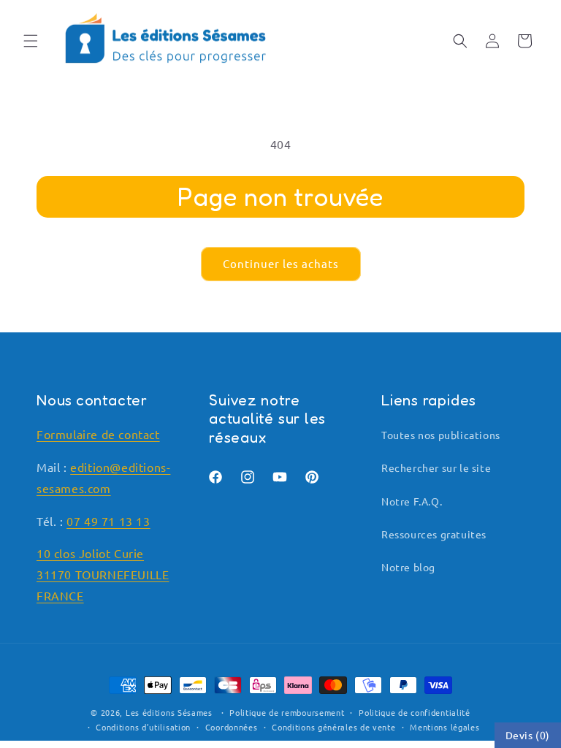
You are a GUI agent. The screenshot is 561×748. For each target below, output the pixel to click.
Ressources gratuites (433, 534)
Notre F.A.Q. (411, 501)
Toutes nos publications (440, 434)
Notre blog (408, 566)
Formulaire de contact (98, 434)
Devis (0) (527, 734)
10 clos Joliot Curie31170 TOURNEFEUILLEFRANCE (103, 574)
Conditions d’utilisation (143, 727)
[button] (31, 41)
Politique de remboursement (286, 712)
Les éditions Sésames (169, 712)
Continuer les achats (281, 263)
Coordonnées (231, 727)
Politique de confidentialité (414, 712)
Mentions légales (444, 727)
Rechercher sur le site (436, 467)
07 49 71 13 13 (108, 521)
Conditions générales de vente (333, 727)
